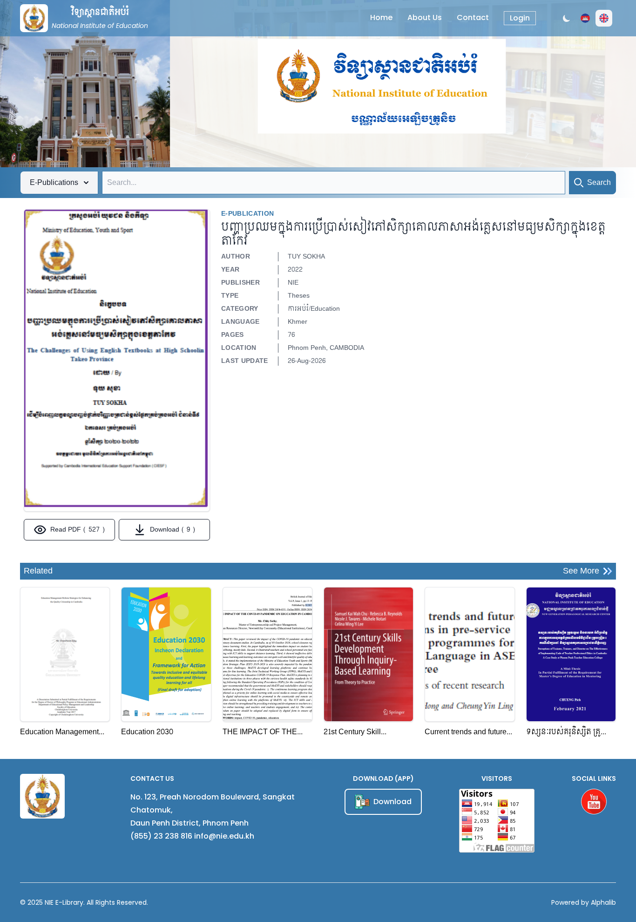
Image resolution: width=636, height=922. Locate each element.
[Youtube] (594, 801)
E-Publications (54, 182)
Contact (473, 17)
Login (520, 18)
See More (581, 571)
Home (381, 17)
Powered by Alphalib (583, 902)
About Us (424, 17)
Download (392, 801)
